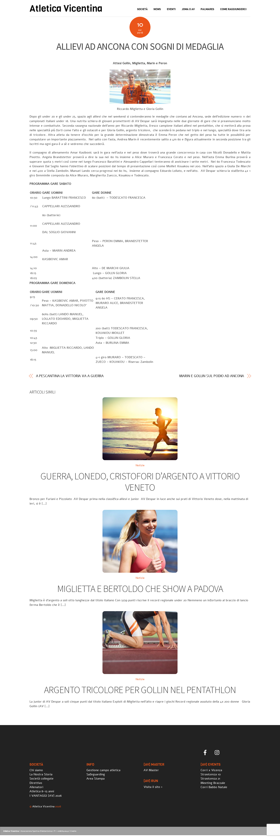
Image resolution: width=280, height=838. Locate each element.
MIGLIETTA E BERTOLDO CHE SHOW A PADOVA (140, 589)
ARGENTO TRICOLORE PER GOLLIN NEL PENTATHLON (140, 690)
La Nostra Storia (41, 774)
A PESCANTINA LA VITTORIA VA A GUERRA (70, 376)
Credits (73, 831)
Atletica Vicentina (43, 806)
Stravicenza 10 (211, 774)
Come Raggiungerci (233, 9)
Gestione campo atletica (103, 770)
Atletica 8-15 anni (42, 791)
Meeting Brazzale (213, 783)
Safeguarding (95, 774)
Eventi (171, 9)
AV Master (151, 770)
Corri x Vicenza (211, 770)
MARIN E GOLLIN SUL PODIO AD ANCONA (211, 376)
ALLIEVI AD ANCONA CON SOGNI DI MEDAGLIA (140, 46)
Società (142, 9)
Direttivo (36, 783)
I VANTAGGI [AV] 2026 (46, 796)
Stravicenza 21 (210, 778)
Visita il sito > (153, 787)
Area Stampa (95, 778)
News (157, 9)
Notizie (140, 465)
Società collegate (42, 778)
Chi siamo (36, 770)
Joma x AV (188, 9)
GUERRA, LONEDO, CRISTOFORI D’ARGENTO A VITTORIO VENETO (140, 481)
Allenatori (36, 787)
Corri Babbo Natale (214, 787)
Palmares (207, 9)
